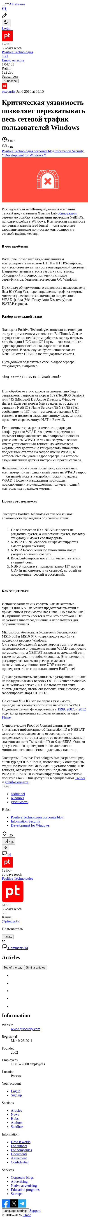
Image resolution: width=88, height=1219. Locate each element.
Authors (16, 1122)
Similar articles (35, 967)
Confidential (19, 1162)
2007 (70, 709)
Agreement (19, 1158)
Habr (27, 1215)
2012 (82, 709)
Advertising (19, 1181)
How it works (20, 1142)
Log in (15, 1091)
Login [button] (6, 28)
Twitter (80, 778)
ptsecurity (9, 91)
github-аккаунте (16, 782)
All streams (17, 4)
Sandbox (17, 1127)
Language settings (16, 1210)
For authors (19, 1146)
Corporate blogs (22, 1177)
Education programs (25, 1190)
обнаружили (67, 213)
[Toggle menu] (3, 5)
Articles (16, 1110)
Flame (6, 717)
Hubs (15, 1118)
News (15, 1114)
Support (35, 1210)
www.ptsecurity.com (25, 1029)
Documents (19, 1154)
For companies (21, 1150)
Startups (16, 1194)
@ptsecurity (10, 921)
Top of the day (13, 967)
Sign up (16, 1095)
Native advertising (24, 1185)
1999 (61, 709)
